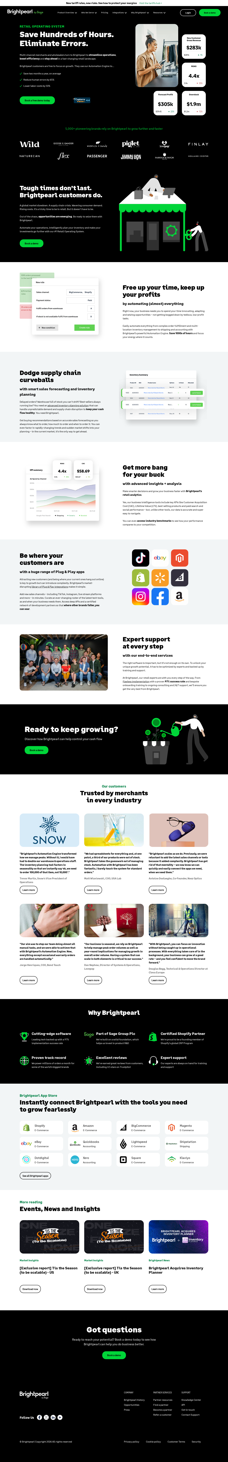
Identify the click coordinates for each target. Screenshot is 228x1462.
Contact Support (190, 1414)
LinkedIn (53, 1417)
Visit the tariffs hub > (150, 3)
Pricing (104, 12)
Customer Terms (176, 1441)
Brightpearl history (134, 1399)
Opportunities (131, 1404)
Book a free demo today (37, 100)
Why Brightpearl (138, 12)
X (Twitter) (46, 1417)
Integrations (118, 12)
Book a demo (210, 12)
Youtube (60, 1417)
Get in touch (188, 1409)
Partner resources (162, 1399)
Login (188, 12)
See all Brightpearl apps (35, 1175)
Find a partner (160, 1404)
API (183, 1404)
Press (127, 1409)
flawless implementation (136, 681)
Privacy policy (131, 1441)
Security (196, 1441)
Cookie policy (153, 1441)
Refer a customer (162, 1414)
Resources (158, 12)
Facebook (39, 1417)
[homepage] (25, 12)
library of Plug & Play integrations (50, 586)
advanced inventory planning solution (68, 405)
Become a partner (162, 1409)
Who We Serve (87, 12)
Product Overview (66, 12)
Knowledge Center (191, 1399)
